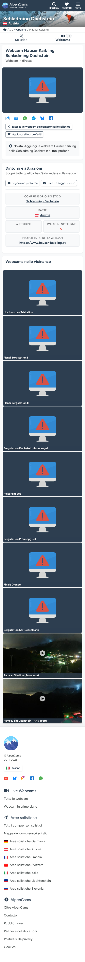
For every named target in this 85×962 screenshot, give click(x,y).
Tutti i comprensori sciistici (23, 825)
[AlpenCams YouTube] (6, 778)
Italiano (15, 768)
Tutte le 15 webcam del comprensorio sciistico (41, 126)
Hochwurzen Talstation (18, 312)
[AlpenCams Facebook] (32, 778)
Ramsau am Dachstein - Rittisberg (25, 720)
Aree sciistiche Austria (25, 849)
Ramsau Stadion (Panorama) (21, 675)
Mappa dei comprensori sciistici (26, 833)
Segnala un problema (25, 183)
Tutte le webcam (16, 798)
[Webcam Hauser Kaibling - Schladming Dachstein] (42, 89)
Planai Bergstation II (16, 403)
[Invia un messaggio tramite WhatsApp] (41, 778)
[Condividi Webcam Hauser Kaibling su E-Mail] (16, 118)
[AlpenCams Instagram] (23, 778)
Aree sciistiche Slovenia (26, 888)
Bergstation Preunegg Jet (20, 539)
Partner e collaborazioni (20, 931)
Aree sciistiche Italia (24, 873)
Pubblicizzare (13, 923)
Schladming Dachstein (42, 201)
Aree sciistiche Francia (26, 857)
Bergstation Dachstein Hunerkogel (26, 448)
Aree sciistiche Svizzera (26, 865)
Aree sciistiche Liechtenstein (30, 881)
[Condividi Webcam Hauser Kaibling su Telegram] (34, 118)
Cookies (9, 947)
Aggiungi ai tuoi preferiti (27, 134)
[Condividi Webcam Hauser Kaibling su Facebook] (51, 118)
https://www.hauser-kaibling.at (42, 243)
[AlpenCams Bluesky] (15, 778)
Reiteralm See (12, 493)
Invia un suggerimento (61, 183)
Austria (45, 215)
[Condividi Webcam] (7, 118)
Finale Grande (12, 584)
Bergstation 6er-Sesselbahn (21, 630)
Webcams (20, 29)
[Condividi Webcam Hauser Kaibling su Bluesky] (42, 118)
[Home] (5, 29)
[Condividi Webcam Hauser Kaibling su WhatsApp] (25, 118)
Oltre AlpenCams (16, 907)
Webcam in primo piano (20, 806)
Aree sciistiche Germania (27, 841)
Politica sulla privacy (18, 939)
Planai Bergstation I (16, 357)
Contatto (10, 915)
